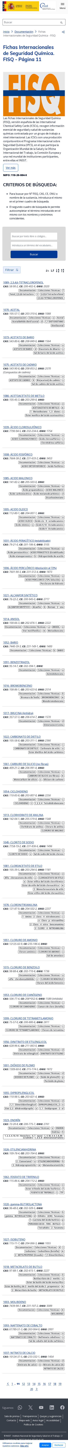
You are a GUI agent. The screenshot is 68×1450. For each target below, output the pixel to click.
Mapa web (24, 1420)
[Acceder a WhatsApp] (19, 1408)
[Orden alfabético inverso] (62, 270)
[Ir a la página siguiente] (36, 1389)
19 (60, 1383)
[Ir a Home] (29, 6)
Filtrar (9, 270)
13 (28, 1383)
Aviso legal (38, 1420)
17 (49, 1383)
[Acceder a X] (30, 1408)
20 (31, 1389)
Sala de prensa (11, 1416)
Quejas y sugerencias (51, 1416)
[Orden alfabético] (57, 270)
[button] (62, 6)
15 (39, 1383)
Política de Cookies (33, 1424)
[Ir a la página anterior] (7, 1383)
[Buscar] (61, 22)
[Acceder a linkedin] (51, 1408)
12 (23, 1383)
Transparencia (29, 1416)
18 (54, 1383)
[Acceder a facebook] (62, 1408)
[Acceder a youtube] (41, 1408)
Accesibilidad (52, 1420)
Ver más (10, 167)
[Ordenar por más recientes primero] (47, 270)
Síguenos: (8, 1408)
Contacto (11, 1420)
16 (44, 1383)
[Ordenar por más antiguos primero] (52, 270)
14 (33, 1383)
